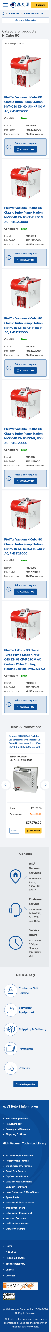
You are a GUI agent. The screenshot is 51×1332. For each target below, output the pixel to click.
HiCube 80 (13, 13)
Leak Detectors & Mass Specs (22, 1192)
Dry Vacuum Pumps (17, 1176)
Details (14, 830)
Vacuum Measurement (19, 1181)
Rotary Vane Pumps (17, 1161)
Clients (10, 1270)
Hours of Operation (17, 1118)
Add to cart (34, 830)
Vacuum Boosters (16, 1218)
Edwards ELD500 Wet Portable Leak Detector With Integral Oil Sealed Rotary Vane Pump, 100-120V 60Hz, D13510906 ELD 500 (25, 741)
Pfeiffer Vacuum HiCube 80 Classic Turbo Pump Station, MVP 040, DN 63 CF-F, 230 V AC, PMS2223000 (23, 215)
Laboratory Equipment (19, 1213)
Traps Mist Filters (15, 1208)
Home (3, 13)
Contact (10, 1275)
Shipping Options (16, 1134)
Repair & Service (15, 1258)
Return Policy (14, 1124)
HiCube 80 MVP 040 (33, 13)
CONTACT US (27, 149)
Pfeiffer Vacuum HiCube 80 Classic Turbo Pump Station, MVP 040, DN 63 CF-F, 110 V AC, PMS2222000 (23, 325)
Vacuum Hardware (16, 1187)
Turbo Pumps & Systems (19, 1155)
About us (11, 1252)
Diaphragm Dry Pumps (19, 1166)
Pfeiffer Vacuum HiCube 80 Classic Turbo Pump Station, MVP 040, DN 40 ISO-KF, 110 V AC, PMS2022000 (24, 104)
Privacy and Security (18, 1129)
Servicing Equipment (26, 1010)
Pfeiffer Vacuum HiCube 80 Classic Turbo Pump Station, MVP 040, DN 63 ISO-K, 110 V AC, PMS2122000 (24, 436)
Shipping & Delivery (32, 1029)
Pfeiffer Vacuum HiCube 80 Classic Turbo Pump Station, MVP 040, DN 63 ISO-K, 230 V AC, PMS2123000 (24, 546)
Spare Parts (12, 1197)
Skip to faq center (25, 1084)
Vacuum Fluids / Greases (20, 1202)
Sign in (41, 5)
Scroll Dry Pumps (16, 1171)
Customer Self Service (28, 990)
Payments (26, 1048)
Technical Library (15, 1264)
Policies (24, 1068)
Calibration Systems (17, 1223)
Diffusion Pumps (15, 1229)
